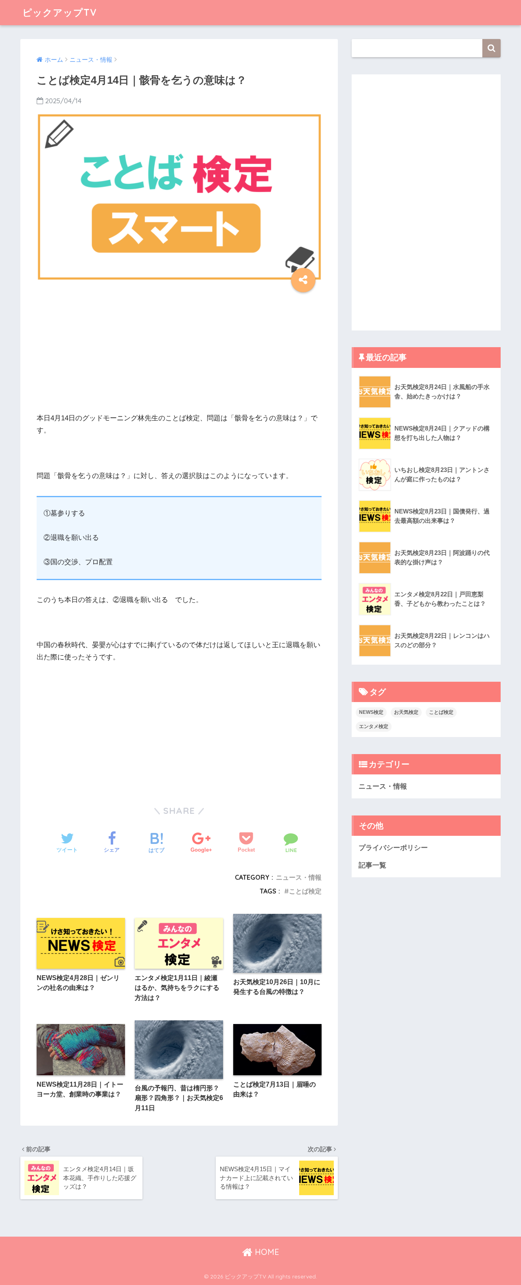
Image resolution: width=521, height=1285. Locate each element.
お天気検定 (406, 712)
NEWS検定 (371, 712)
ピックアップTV (59, 12)
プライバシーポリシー (393, 848)
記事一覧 (372, 865)
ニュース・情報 (299, 877)
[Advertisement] (179, 355)
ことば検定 (305, 891)
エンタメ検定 (373, 726)
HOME (265, 1252)
